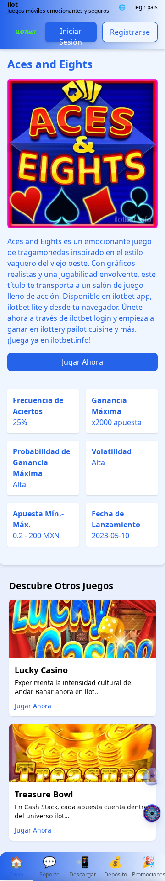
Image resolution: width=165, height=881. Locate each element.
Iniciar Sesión (70, 34)
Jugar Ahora (82, 362)
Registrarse (130, 32)
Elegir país (144, 7)
